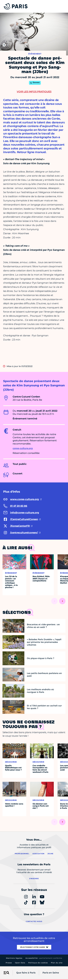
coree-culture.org (23, 448)
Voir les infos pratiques (34, 91)
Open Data (20, 963)
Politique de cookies (38, 963)
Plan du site (56, 963)
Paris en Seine (51, 972)
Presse (9, 963)
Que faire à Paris (25, 972)
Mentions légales (14, 958)
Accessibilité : (43, 958)
